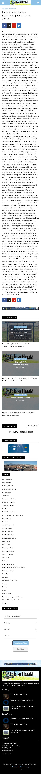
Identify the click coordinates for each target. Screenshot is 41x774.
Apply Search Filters (20, 643)
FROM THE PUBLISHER (19, 694)
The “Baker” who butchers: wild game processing (20, 331)
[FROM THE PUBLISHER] (6, 696)
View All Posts (32, 425)
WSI (12, 767)
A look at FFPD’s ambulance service (20, 363)
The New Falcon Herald (23, 16)
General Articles (9, 9)
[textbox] (7, 623)
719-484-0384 (6, 753)
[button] (19, 664)
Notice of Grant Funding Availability (22, 700)
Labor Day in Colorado (20, 398)
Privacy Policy (24, 767)
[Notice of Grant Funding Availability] (6, 702)
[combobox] (20, 623)
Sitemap (17, 767)
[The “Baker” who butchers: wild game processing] (6, 708)
